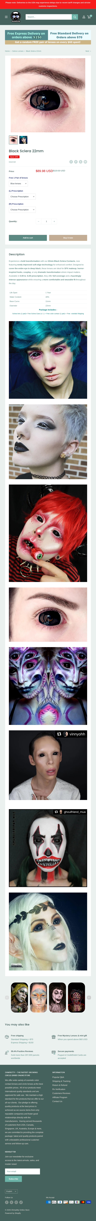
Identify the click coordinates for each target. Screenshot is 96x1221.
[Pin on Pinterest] (76, 162)
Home (7, 51)
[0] (88, 16)
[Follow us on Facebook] (6, 1202)
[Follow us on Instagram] (16, 1202)
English (9, 1191)
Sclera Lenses (18, 51)
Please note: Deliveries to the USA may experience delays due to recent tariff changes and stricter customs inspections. (48, 4)
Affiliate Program (59, 1097)
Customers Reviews (61, 1093)
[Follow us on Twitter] (11, 1202)
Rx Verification (58, 1089)
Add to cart (28, 238)
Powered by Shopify (13, 1213)
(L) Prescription (16, 191)
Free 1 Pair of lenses (18, 178)
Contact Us (57, 1101)
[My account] (84, 17)
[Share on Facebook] (71, 162)
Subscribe (13, 1179)
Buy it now (68, 238)
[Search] (75, 17)
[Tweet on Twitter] (80, 162)
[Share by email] (85, 162)
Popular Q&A (58, 1077)
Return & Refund (59, 1085)
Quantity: (13, 221)
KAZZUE (12, 162)
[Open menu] (6, 17)
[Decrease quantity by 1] (38, 221)
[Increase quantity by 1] (54, 221)
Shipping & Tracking (61, 1081)
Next (87, 51)
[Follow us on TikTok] (21, 1202)
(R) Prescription (16, 204)
